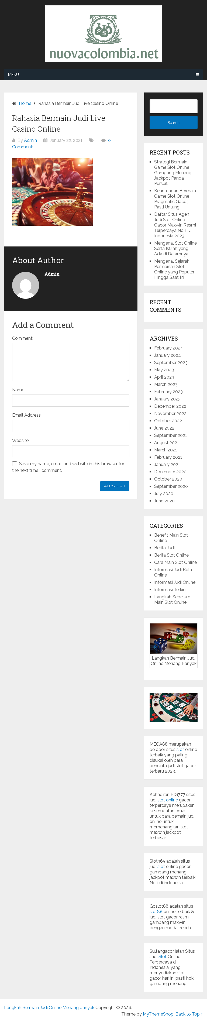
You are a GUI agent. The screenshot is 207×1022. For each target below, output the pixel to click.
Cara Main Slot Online (175, 562)
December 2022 (170, 406)
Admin (30, 140)
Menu (13, 75)
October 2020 (168, 479)
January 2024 (167, 355)
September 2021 (170, 435)
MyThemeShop (158, 1014)
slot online (167, 799)
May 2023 (164, 369)
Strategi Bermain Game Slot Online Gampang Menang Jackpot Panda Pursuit (172, 172)
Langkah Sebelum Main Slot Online (172, 599)
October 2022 (168, 420)
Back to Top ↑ (189, 1014)
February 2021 (168, 457)
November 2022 (170, 413)
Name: (18, 389)
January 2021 (167, 464)
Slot (162, 956)
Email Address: (27, 415)
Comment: (22, 338)
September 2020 (171, 486)
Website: (20, 440)
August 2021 (166, 442)
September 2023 (171, 362)
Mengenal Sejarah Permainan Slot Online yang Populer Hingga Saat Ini (174, 269)
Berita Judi (164, 547)
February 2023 (168, 391)
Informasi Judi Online (174, 582)
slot (180, 749)
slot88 (156, 911)
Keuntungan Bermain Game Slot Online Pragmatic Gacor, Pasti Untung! (175, 199)
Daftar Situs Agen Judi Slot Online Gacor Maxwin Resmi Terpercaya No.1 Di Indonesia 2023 (175, 225)
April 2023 (164, 377)
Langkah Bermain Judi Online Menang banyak (49, 1007)
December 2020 (170, 471)
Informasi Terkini (170, 589)
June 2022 (164, 428)
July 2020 (163, 493)
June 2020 (164, 500)
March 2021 (165, 449)
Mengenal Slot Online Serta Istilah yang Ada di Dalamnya (175, 248)
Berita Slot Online (171, 555)
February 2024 (168, 348)
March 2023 (166, 384)
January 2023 (167, 399)
